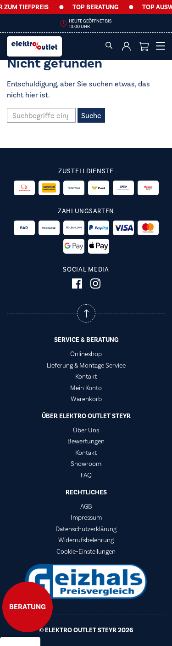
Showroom (86, 463)
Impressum (86, 517)
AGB (86, 506)
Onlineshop (86, 353)
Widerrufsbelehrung (86, 540)
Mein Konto (86, 387)
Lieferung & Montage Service (86, 365)
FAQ (86, 475)
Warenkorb (86, 398)
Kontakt (86, 376)
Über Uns (86, 430)
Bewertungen (86, 441)
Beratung (27, 607)
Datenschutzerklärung (86, 529)
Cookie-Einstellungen (86, 551)
